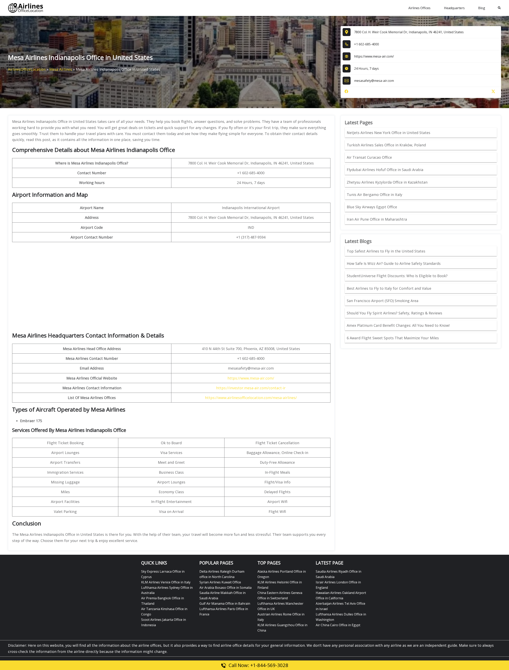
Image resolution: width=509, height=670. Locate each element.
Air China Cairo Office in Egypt (338, 625)
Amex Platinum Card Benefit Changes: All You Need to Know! (399, 325)
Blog (481, 8)
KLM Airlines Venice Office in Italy (165, 582)
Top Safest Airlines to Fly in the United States (386, 251)
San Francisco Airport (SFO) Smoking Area (382, 300)
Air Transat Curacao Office (369, 157)
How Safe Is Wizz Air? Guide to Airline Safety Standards (394, 263)
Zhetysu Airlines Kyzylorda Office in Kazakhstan (387, 182)
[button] (499, 8)
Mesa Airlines (60, 69)
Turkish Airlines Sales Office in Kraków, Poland (386, 145)
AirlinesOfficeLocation (27, 69)
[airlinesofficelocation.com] (25, 7)
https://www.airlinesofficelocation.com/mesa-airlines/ (251, 397)
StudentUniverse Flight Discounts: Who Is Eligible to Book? (398, 275)
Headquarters (454, 8)
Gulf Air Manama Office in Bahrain (224, 603)
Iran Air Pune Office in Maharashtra (377, 219)
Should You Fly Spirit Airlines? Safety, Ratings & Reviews (394, 313)
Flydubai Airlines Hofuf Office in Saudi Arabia (385, 169)
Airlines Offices (419, 8)
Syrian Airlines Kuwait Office (220, 582)
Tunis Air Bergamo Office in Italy (374, 194)
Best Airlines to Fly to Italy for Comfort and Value (389, 288)
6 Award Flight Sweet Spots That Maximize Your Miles (393, 337)
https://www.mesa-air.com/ (374, 56)
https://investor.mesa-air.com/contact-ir (251, 387)
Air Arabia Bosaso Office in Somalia (225, 587)
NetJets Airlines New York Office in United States (388, 132)
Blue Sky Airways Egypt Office (372, 206)
